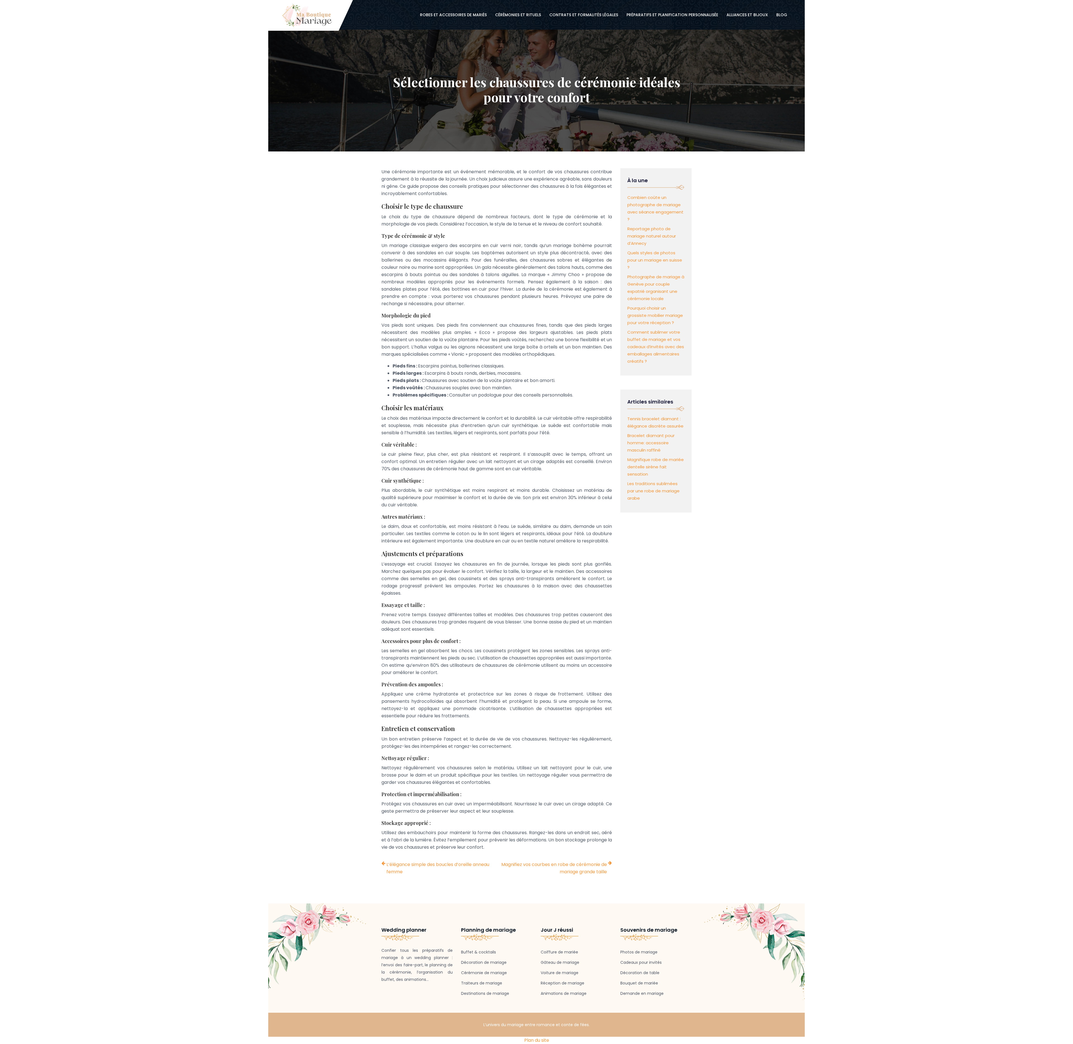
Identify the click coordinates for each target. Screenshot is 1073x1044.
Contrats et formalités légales (583, 15)
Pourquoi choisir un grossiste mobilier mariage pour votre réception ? (655, 315)
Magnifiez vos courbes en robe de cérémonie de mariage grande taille (554, 868)
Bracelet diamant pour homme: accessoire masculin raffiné (651, 443)
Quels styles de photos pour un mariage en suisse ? (654, 260)
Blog (781, 15)
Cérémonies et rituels (518, 15)
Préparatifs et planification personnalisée (672, 15)
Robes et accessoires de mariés (453, 15)
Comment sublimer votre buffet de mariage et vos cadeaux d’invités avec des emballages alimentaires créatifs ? (655, 346)
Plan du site (536, 1040)
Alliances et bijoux (747, 15)
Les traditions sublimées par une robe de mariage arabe (653, 491)
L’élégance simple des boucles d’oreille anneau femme (437, 868)
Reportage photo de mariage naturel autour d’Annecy (651, 236)
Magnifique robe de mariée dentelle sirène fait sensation (655, 467)
